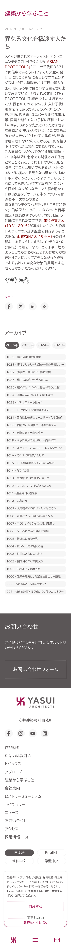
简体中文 (19, 861)
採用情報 (12, 837)
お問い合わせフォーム (35, 669)
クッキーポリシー (28, 886)
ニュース (11, 812)
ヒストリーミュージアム (23, 796)
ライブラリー (15, 804)
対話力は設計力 (18, 756)
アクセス (11, 829)
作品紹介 (12, 747)
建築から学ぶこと (19, 780)
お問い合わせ (16, 821)
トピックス (13, 764)
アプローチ (14, 772)
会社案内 (12, 788)
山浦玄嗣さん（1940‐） (34, 236)
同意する (35, 906)
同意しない (35, 917)
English (51, 852)
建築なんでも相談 (35, 922)
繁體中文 (52, 861)
